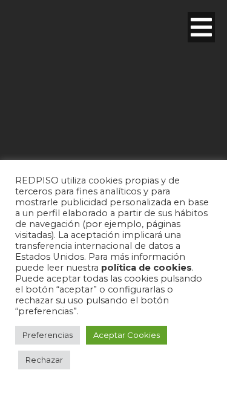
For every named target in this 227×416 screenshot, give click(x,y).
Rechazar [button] (44, 360)
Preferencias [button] (47, 335)
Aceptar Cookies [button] (126, 335)
